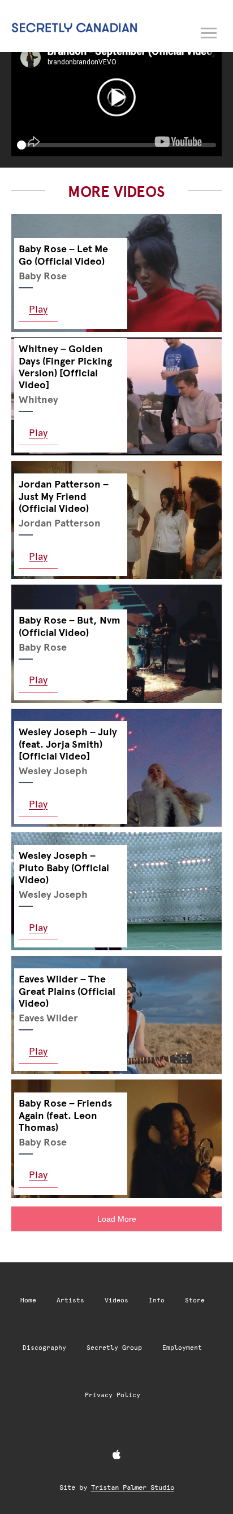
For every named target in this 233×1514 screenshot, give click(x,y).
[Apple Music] (116, 1455)
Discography (44, 1347)
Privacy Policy (112, 1395)
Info (157, 1300)
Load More (116, 1218)
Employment (182, 1347)
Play (38, 309)
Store (195, 1300)
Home (28, 1300)
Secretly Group (114, 1347)
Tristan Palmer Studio (132, 1487)
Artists (70, 1300)
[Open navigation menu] (209, 31)
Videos (116, 1300)
